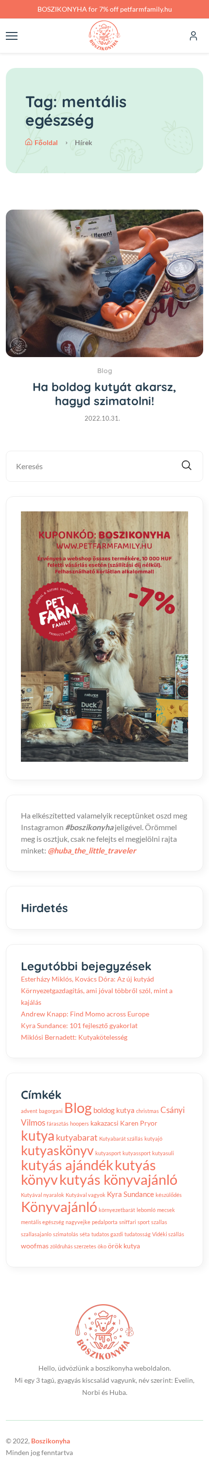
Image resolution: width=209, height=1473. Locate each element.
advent (29, 1111)
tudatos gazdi (107, 1234)
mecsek (166, 1210)
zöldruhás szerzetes (73, 1246)
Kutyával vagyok (85, 1195)
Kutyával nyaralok (42, 1195)
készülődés (169, 1195)
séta (85, 1234)
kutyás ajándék (67, 1164)
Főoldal (46, 142)
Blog (104, 370)
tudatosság (137, 1234)
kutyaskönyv (57, 1150)
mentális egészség (42, 1222)
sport (144, 1222)
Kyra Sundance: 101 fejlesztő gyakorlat (79, 1025)
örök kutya (124, 1246)
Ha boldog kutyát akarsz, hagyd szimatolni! (104, 393)
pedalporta (105, 1222)
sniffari (127, 1222)
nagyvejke (78, 1222)
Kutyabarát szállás (121, 1138)
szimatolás (65, 1234)
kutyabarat (77, 1137)
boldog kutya (114, 1110)
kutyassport (136, 1153)
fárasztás (58, 1123)
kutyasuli (163, 1153)
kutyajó (153, 1138)
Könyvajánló (59, 1206)
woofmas (35, 1246)
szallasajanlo (36, 1234)
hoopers (79, 1123)
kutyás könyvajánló (118, 1179)
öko (102, 1246)
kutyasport (108, 1153)
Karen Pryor (138, 1123)
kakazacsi (104, 1123)
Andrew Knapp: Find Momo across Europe (85, 1014)
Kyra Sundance (130, 1194)
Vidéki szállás (168, 1234)
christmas (147, 1111)
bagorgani (51, 1111)
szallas (159, 1222)
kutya (37, 1135)
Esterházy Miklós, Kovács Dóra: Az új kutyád (87, 979)
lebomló (146, 1210)
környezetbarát (117, 1210)
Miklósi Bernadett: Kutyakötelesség (74, 1037)
